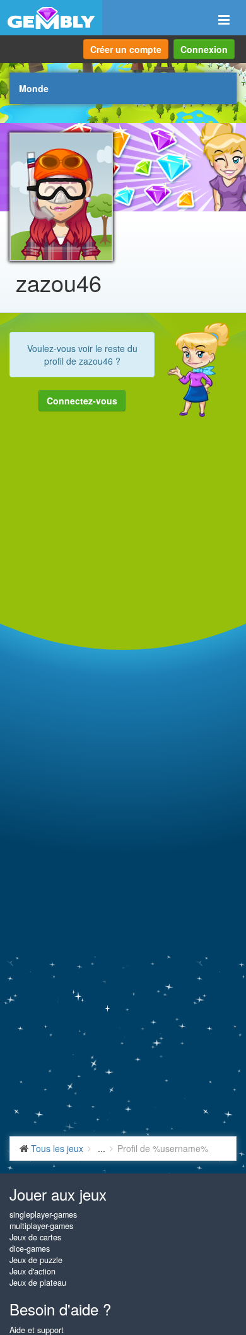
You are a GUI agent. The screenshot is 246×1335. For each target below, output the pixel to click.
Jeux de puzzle (35, 1260)
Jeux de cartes (35, 1237)
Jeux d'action (32, 1271)
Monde (34, 88)
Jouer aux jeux (58, 1194)
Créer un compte (125, 49)
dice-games (29, 1248)
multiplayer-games (41, 1226)
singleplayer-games (43, 1214)
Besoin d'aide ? (60, 1309)
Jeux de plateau (37, 1282)
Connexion (204, 49)
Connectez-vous (82, 400)
